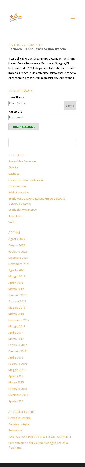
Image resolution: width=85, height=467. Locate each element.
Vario (11, 222)
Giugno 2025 (16, 245)
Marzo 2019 (16, 289)
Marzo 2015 (16, 382)
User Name (16, 97)
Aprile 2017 (15, 332)
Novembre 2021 (18, 264)
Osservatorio (17, 186)
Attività (13, 167)
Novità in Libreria (19, 418)
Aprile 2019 (15, 283)
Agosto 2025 (16, 239)
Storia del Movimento (22, 210)
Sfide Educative (18, 192)
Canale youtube (18, 424)
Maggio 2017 (16, 326)
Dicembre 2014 (18, 395)
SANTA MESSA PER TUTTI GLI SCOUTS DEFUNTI (39, 437)
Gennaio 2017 (17, 351)
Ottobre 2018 (17, 301)
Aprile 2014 (15, 401)
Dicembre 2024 (18, 258)
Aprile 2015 (15, 376)
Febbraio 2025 (17, 251)
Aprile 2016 (15, 357)
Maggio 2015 (16, 370)
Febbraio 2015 (17, 389)
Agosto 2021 (16, 270)
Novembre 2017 (18, 320)
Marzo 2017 (16, 339)
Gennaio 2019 (17, 295)
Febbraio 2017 (17, 345)
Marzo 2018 (16, 314)
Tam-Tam (14, 216)
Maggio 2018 (16, 308)
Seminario (15, 430)
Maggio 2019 (16, 276)
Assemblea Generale (22, 161)
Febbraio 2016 (17, 364)
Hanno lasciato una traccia (45, 49)
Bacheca (15, 49)
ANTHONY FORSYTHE (26, 45)
